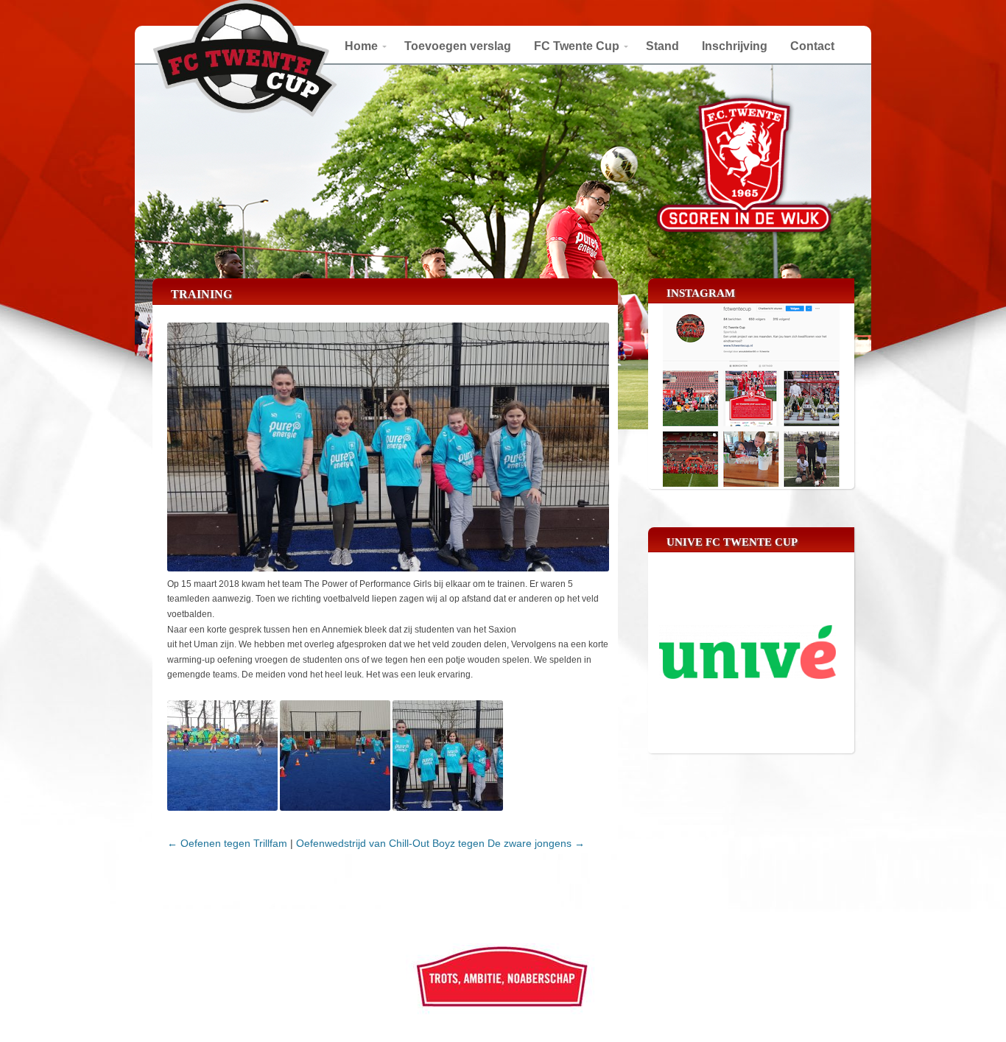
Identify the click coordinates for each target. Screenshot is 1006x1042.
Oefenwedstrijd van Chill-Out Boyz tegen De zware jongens (440, 843)
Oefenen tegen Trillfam (227, 843)
